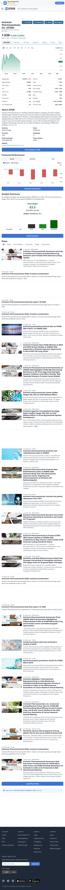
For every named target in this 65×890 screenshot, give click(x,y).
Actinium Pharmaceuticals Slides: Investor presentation (25, 274)
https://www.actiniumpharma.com (13, 145)
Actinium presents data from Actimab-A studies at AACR (40, 643)
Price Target (36, 101)
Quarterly (32, 159)
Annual (12, 159)
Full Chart (28, 22)
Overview (6, 42)
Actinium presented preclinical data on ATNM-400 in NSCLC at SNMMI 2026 (42, 327)
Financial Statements (32, 189)
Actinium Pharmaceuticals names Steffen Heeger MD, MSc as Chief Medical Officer (40, 393)
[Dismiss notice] (2, 3)
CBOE (34, 790)
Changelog (37, 842)
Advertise (37, 848)
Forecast (26, 42)
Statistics (35, 42)
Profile (53, 42)
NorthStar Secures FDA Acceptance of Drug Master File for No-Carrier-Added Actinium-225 (42, 732)
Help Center (37, 852)
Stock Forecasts (32, 236)
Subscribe (35, 864)
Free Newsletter (23, 838)
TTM (53, 159)
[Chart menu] (60, 203)
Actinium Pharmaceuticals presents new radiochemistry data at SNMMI (40, 452)
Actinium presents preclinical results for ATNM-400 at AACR (43, 661)
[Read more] (13, 125)
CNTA (35, 426)
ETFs (3, 842)
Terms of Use (54, 842)
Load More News (32, 784)
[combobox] (40, 9)
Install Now (59, 3)
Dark (14, 872)
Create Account (39, 838)
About (52, 835)
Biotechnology (6, 130)
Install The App (22, 845)
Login (35, 835)
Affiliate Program (55, 848)
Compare (59, 22)
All (3, 244)
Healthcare (36, 130)
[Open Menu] (2, 8)
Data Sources (38, 845)
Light (6, 872)
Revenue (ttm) (6, 82)
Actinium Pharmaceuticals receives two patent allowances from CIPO (43, 497)
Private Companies (8, 845)
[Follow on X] (8, 880)
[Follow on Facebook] (3, 880)
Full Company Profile (32, 150)
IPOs (3, 838)
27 (34, 135)
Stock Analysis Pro (24, 835)
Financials (16, 42)
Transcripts (29, 244)
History (44, 42)
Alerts (50, 22)
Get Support (22, 842)
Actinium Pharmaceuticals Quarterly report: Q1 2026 (24, 607)
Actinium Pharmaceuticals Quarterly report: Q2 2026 (24, 302)
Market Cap (5, 79)
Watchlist (39, 22)
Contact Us (53, 838)
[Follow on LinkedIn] (13, 880)
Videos (9, 244)
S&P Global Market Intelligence (23, 790)
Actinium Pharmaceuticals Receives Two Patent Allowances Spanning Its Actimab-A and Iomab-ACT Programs (43, 517)
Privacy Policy (54, 845)
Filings (37, 244)
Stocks (4, 835)
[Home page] (10, 8)
